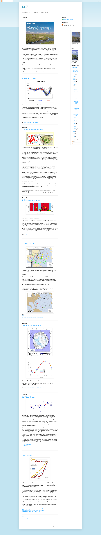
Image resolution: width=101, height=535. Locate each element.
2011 (74, 81)
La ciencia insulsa (28, 20)
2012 (74, 79)
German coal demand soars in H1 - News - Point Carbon (33, 510)
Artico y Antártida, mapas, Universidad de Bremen (34, 387)
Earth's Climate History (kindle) (75, 71)
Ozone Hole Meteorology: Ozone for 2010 (32, 122)
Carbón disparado (28, 455)
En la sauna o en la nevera (31, 200)
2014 (74, 76)
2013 (74, 78)
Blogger (57, 526)
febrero (75, 128)
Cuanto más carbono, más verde (33, 130)
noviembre (76, 86)
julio (75, 120)
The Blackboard (25, 445)
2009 (74, 131)
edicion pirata (74, 67)
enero (75, 129)
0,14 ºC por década (28, 397)
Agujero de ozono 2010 (29, 78)
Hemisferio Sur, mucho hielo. (31, 326)
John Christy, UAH (27, 444)
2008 (74, 133)
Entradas (75, 141)
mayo (75, 123)
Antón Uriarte (66, 24)
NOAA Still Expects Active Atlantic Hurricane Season (32, 317)
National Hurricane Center (27, 315)
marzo (75, 126)
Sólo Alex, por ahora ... (29, 243)
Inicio (41, 516)
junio (75, 121)
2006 (74, 136)
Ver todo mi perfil (65, 27)
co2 (25, 6)
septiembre (76, 91)
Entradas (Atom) (30, 518)
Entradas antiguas (54, 516)
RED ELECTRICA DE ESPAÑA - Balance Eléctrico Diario (33, 511)
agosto (75, 93)
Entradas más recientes (26, 516)
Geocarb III (26, 234)
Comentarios (75, 143)
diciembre (75, 84)
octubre (75, 89)
